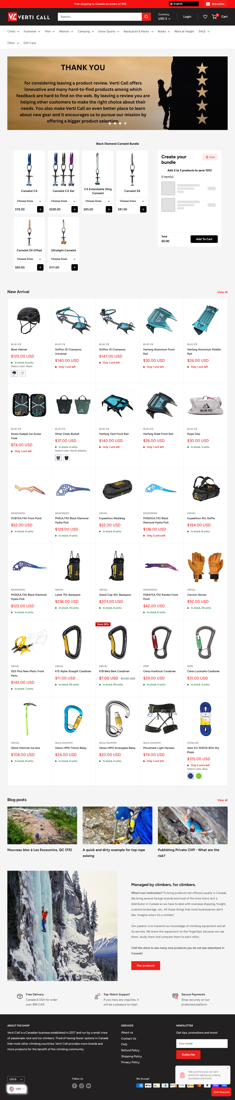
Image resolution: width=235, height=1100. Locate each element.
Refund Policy (130, 1050)
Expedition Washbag (112, 518)
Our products (146, 965)
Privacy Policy (130, 1062)
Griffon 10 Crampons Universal (68, 351)
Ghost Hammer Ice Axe (25, 748)
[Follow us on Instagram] (81, 1085)
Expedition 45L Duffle (201, 518)
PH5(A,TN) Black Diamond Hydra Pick (71, 520)
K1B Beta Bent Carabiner (114, 671)
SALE (201, 31)
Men (48, 31)
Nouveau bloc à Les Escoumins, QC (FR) (39, 850)
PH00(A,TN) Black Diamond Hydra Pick (28, 597)
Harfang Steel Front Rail (158, 434)
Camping (84, 31)
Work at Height (184, 31)
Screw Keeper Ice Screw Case (26, 436)
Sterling (193, 742)
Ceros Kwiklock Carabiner (159, 671)
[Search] (146, 17)
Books (162, 31)
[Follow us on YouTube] (88, 1085)
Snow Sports (106, 31)
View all (222, 292)
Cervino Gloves (196, 594)
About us (127, 1032)
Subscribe (218, 4)
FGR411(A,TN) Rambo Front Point (160, 597)
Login (187, 16)
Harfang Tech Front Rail (114, 434)
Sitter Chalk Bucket (67, 434)
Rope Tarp (193, 434)
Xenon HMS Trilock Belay (70, 748)
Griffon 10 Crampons (112, 349)
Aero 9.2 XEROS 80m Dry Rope (203, 750)
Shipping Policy (131, 1056)
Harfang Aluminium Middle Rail (204, 351)
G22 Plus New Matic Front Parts (27, 673)
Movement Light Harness (158, 748)
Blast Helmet (19, 349)
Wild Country (64, 742)
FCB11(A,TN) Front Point (26, 518)
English (177, 3)
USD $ (12, 1079)
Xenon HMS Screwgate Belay (117, 748)
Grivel (103, 513)
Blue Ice (16, 344)
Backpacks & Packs (136, 31)
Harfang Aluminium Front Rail (159, 351)
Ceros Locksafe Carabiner (203, 671)
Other (11, 43)
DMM (146, 666)
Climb (11, 31)
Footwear (30, 31)
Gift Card (30, 43)
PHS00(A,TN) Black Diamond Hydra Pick (156, 520)
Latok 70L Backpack (68, 594)
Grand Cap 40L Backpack (115, 594)
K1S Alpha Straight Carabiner (73, 671)
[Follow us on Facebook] (74, 1085)
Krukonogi (18, 513)
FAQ (124, 1044)
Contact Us (128, 1038)
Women (64, 31)
